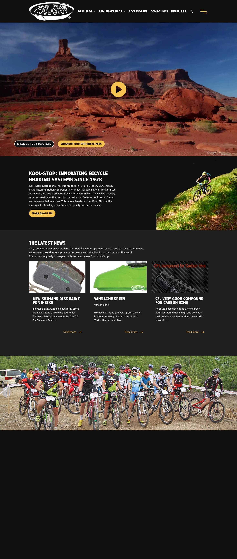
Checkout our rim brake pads (81, 144)
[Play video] (118, 89)
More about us (42, 213)
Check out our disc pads (34, 144)
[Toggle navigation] (203, 11)
